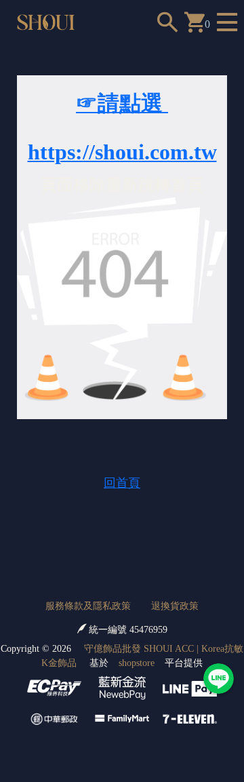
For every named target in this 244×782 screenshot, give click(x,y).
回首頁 (122, 483)
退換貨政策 (175, 606)
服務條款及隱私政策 (88, 606)
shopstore (137, 663)
